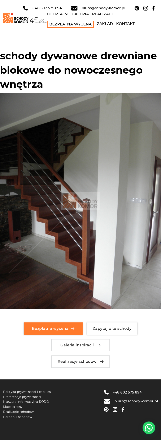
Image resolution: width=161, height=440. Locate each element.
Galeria (80, 14)
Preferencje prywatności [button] (22, 397)
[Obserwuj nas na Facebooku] (153, 8)
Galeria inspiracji (77, 345)
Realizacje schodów (77, 361)
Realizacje (104, 14)
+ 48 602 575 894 (47, 8)
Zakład (105, 23)
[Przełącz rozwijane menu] (67, 14)
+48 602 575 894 (127, 392)
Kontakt (125, 23)
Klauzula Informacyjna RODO (26, 402)
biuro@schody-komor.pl (103, 8)
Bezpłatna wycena (70, 24)
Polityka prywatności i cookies (27, 392)
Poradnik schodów (17, 417)
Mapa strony (13, 407)
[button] (149, 427)
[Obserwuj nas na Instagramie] (145, 8)
